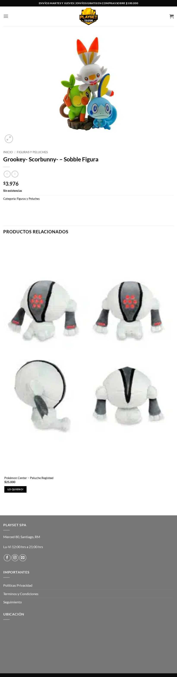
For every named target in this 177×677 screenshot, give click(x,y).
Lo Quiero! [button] (15, 489)
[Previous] (5, 507)
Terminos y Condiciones (20, 594)
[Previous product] (14, 174)
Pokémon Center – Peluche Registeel (29, 478)
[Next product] (7, 174)
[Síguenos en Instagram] (15, 557)
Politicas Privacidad (17, 585)
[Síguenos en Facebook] (7, 557)
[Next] (19, 136)
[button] (5, 16)
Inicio (8, 152)
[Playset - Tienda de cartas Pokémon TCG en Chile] (88, 16)
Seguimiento (12, 602)
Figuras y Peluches (32, 152)
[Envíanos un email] (22, 557)
